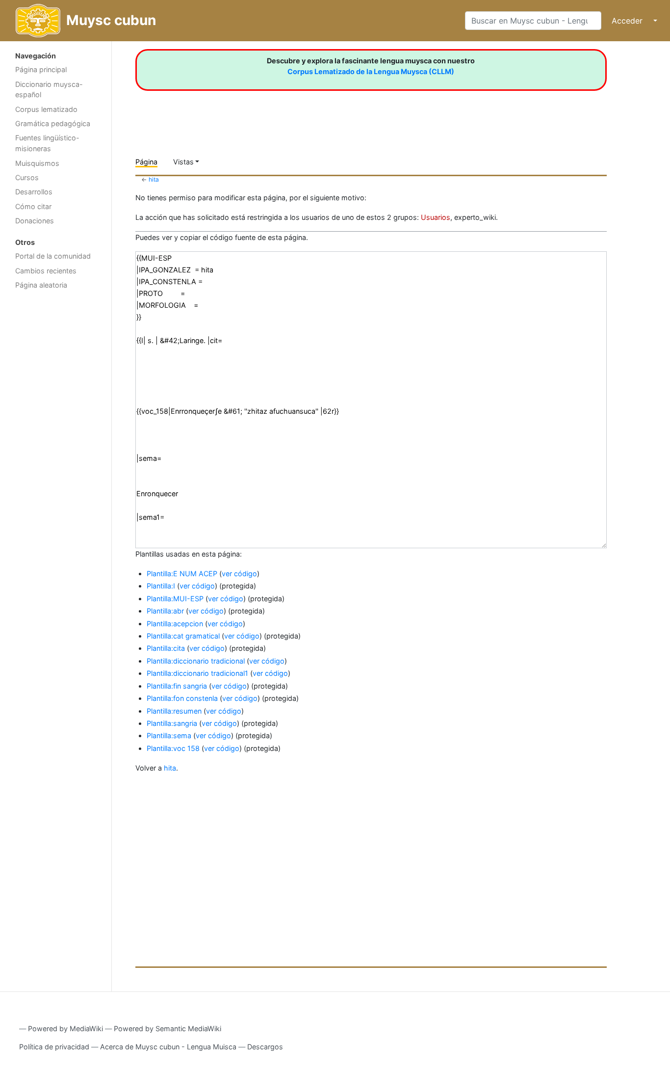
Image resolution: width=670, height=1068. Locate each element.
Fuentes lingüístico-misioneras (47, 143)
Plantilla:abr (165, 611)
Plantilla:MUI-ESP (175, 598)
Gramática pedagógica (52, 123)
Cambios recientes (46, 271)
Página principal (41, 69)
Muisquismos (37, 163)
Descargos (265, 1046)
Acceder (627, 21)
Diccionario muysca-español (49, 89)
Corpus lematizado (46, 109)
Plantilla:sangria (172, 723)
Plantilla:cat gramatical (183, 636)
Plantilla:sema (169, 735)
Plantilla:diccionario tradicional (196, 661)
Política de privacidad (54, 1046)
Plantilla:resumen (174, 711)
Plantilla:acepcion (175, 623)
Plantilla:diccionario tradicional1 (197, 673)
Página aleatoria (41, 285)
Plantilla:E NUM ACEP (182, 573)
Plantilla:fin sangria (177, 686)
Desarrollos (33, 191)
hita (154, 179)
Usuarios (435, 217)
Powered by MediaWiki (65, 1028)
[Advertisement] (55, 450)
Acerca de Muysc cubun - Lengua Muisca (168, 1046)
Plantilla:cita (166, 648)
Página (146, 162)
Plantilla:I (161, 586)
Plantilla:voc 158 (173, 748)
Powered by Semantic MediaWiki (167, 1028)
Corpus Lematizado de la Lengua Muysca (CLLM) (370, 71)
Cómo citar (33, 206)
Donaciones (34, 220)
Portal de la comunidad (53, 256)
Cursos (27, 177)
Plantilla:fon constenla (182, 698)
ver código (239, 573)
